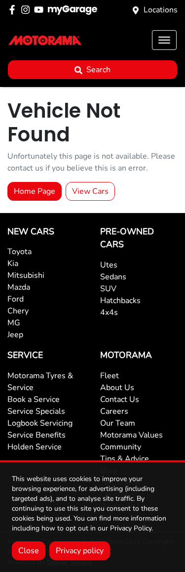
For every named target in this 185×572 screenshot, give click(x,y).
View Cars (90, 191)
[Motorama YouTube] (40, 9)
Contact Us (119, 399)
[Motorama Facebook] (14, 9)
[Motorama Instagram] (27, 9)
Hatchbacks (120, 300)
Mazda (18, 287)
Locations (161, 9)
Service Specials (36, 411)
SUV (108, 288)
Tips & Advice (124, 458)
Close (28, 550)
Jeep (15, 334)
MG (13, 322)
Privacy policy (80, 550)
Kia (12, 263)
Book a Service (33, 399)
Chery (18, 311)
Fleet (109, 375)
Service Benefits (36, 435)
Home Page (34, 191)
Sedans (113, 276)
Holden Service (34, 446)
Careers (114, 411)
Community (120, 446)
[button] (164, 40)
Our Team (117, 423)
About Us (117, 387)
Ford (15, 299)
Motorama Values (131, 435)
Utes (108, 265)
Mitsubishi (25, 275)
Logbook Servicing (40, 423)
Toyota (19, 251)
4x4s (109, 312)
